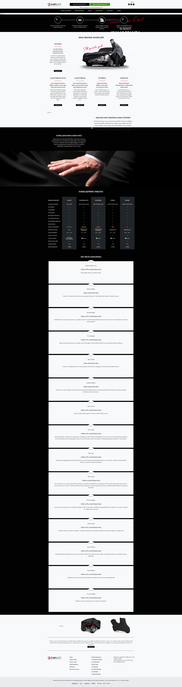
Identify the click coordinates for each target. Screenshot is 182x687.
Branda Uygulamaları (96, 657)
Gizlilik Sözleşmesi (74, 664)
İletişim (71, 657)
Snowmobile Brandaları (97, 659)
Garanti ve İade (73, 662)
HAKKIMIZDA (110, 10)
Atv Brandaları (95, 667)
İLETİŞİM (119, 10)
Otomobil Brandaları (96, 674)
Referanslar (72, 667)
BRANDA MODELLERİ (66, 10)
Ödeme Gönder (73, 659)
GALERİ (89, 10)
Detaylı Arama (95, 664)
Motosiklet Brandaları (96, 669)
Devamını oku (91, 646)
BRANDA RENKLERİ (79, 10)
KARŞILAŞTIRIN (99, 10)
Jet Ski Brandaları (95, 662)
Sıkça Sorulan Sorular (74, 669)
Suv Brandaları (95, 671)
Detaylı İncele (58, 71)
